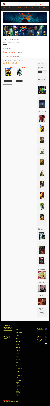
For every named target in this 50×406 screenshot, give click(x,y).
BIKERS (17, 338)
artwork (25, 7)
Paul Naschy (45, 7)
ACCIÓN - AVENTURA (19, 332)
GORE (17, 386)
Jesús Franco (39, 7)
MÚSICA (17, 365)
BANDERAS (17, 335)
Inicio (5, 60)
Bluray (14, 7)
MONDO (17, 362)
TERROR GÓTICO (18, 389)
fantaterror (32, 7)
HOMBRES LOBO (18, 356)
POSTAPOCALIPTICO (19, 375)
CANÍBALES (18, 385)
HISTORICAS (18, 350)
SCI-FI (17, 379)
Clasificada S (20, 7)
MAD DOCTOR (18, 359)
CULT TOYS (17, 344)
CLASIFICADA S (18, 341)
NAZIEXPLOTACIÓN (19, 368)
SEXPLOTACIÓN (18, 380)
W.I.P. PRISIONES (18, 392)
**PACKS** (17, 329)
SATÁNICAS (18, 388)
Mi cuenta (8, 7)
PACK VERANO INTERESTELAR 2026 (9, 51)
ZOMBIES (17, 395)
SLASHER (17, 382)
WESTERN (17, 394)
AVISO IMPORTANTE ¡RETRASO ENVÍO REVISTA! (10, 56)
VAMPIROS (17, 391)
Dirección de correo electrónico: (7, 42)
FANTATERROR (18, 347)
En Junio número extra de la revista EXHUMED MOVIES (11, 52)
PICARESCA (17, 371)
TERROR (17, 383)
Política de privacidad (6, 401)
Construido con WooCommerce (14, 401)
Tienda (4, 7)
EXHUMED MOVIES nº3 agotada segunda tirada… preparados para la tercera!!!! (8, 334)
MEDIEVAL (18, 353)
